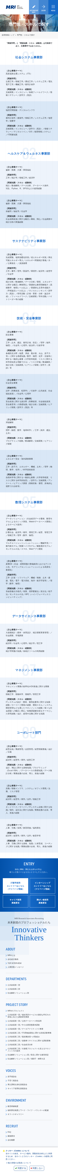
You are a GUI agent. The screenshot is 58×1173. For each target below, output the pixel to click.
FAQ (9, 1132)
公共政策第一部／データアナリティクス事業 (25, 1029)
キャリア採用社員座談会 (17, 1088)
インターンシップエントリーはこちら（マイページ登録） (42, 886)
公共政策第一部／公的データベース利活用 (24, 1021)
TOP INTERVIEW (14, 963)
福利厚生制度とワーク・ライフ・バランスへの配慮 (28, 1110)
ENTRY (43, 10)
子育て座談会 (13, 1081)
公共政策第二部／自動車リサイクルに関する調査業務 (29, 1041)
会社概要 (11, 1140)
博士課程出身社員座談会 (17, 1085)
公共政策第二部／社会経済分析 (20, 1045)
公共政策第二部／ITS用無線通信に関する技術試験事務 (29, 1033)
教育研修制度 (13, 1106)
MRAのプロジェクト (16, 1011)
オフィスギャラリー (16, 1114)
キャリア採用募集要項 (15, 901)
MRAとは (11, 955)
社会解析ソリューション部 (18, 993)
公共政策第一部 (14, 985)
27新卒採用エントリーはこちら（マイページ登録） (15, 886)
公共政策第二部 (14, 989)
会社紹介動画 (13, 959)
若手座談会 (12, 1077)
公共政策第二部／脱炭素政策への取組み (24, 1037)
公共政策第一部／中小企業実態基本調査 (24, 1025)
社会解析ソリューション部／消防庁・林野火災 (26, 1059)
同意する (22, 1168)
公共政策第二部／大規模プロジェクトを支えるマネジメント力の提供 (29, 1050)
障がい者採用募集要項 (42, 901)
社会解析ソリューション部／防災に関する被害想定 (28, 1055)
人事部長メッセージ (16, 967)
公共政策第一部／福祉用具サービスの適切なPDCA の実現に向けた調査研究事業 (29, 1016)
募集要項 (11, 1136)
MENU (53, 10)
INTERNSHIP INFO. (34, 11)
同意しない (38, 1168)
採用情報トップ (8, 35)
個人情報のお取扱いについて (19, 1163)
